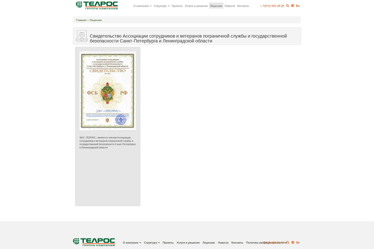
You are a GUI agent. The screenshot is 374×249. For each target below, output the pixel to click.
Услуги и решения (196, 6)
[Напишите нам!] (292, 6)
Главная (81, 20)
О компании (141, 6)
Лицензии (216, 6)
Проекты (177, 6)
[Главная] (98, 7)
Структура (161, 6)
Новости (230, 6)
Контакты (243, 6)
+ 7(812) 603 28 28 (272, 6)
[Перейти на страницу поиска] (287, 242)
